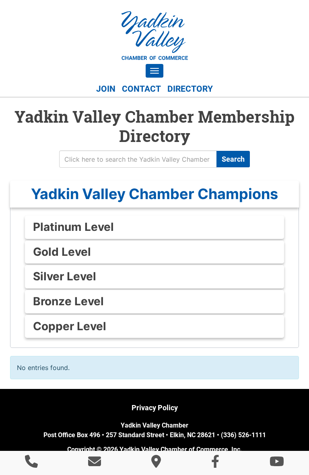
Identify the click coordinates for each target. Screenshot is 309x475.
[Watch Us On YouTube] (277, 464)
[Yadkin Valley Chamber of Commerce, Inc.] (155, 35)
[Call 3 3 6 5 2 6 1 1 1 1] (31, 464)
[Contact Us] (94, 464)
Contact (141, 89)
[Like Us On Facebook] (215, 464)
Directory (190, 89)
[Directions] (156, 464)
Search (233, 159)
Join (105, 89)
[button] (154, 194)
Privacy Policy (155, 407)
